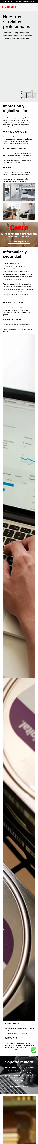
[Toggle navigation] (30, 7)
